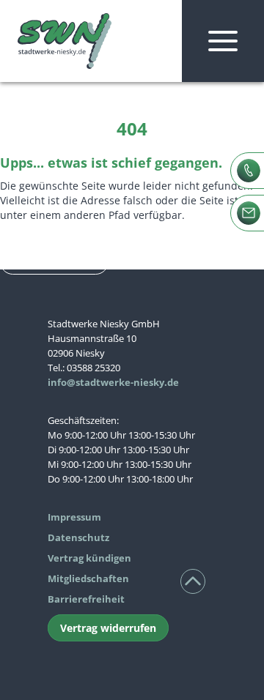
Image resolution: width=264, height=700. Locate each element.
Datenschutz (78, 537)
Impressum (74, 517)
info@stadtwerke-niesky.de (113, 382)
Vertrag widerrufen (108, 628)
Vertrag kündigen (89, 558)
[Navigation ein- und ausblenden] (222, 41)
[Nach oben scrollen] (192, 581)
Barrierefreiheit (86, 599)
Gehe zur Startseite (54, 262)
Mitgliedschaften (88, 578)
